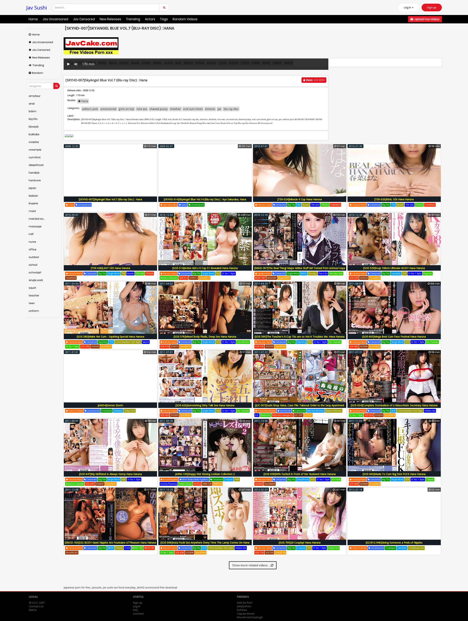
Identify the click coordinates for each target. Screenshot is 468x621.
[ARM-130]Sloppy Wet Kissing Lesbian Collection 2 (205, 474)
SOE (218, 273)
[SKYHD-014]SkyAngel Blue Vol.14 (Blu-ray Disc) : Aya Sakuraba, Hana (205, 199)
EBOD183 (149, 548)
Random (37, 73)
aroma (197, 483)
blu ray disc (231, 109)
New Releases (110, 19)
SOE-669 (354, 483)
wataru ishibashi (169, 277)
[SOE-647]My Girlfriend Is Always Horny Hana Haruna (110, 474)
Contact (138, 614)
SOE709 (269, 552)
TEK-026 (409, 204)
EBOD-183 (137, 548)
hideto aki (429, 410)
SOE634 (379, 415)
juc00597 (318, 415)
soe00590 (280, 346)
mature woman (334, 410)
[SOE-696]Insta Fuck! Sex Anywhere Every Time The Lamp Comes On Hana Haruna (205, 544)
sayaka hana (264, 273)
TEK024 (325, 204)
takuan (430, 479)
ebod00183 (72, 552)
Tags (164, 19)
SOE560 (95, 346)
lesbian (229, 479)
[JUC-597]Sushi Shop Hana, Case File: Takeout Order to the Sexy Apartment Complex (299, 407)
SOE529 (364, 277)
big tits (291, 204)
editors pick (90, 109)
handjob (396, 273)
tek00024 (335, 204)
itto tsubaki (335, 342)
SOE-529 (354, 277)
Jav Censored (84, 19)
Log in (136, 606)
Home (33, 19)
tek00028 (71, 277)
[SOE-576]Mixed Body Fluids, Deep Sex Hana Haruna (205, 336)
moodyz (312, 273)
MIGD (304, 273)
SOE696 (190, 552)
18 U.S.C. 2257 (37, 603)
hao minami (243, 342)
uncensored (108, 109)
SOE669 (364, 483)
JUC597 (308, 415)
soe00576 (185, 346)
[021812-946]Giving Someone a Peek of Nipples (394, 542)
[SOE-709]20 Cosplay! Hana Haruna (299, 542)
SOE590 (269, 346)
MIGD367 (272, 277)
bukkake (118, 410)
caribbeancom (416, 548)
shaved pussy (159, 109)
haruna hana (264, 204)
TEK (299, 204)
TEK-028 (140, 273)
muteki (305, 204)
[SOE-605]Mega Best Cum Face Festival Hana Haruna (394, 336)
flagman (427, 273)
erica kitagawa (170, 479)
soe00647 (111, 483)
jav (219, 109)
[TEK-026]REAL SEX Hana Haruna (394, 199)
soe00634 (390, 415)
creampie (107, 410)
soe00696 (200, 552)
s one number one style (128, 342)
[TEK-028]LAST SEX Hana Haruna (110, 268)
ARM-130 (207, 483)
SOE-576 (164, 346)
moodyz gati (336, 273)
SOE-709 (259, 552)
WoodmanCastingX (250, 617)
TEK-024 (315, 204)
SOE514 (194, 277)
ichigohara (333, 548)
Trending (133, 19)
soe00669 (375, 483)
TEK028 (149, 273)
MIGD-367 (260, 277)
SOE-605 (354, 346)
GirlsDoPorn (244, 606)
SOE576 (175, 346)
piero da (323, 273)
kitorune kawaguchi (282, 415)
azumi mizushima (266, 410)
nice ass (142, 109)
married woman (315, 410)
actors (150, 19)
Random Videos (185, 19)
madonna (265, 415)
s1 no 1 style (228, 273)
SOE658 (259, 483)
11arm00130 (230, 483)
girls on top (126, 109)
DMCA (33, 610)
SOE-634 (369, 415)
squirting (102, 342)
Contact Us (36, 606)
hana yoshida (75, 410)
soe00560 (106, 346)
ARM (237, 479)
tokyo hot (129, 410)
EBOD (111, 548)
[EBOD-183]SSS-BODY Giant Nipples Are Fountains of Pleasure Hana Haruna (110, 542)
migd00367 (284, 277)
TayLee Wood (245, 614)
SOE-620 (164, 415)
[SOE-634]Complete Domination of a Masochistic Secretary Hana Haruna (394, 405)
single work (114, 273)
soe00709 (280, 552)
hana (84, 101)
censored (280, 204)
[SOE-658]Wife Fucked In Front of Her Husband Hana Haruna (300, 474)
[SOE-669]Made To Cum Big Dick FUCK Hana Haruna (394, 474)
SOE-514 (183, 277)
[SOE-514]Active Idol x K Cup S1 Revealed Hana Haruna (205, 268)
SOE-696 (179, 552)
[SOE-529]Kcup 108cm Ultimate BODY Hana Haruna (394, 268)
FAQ (135, 610)
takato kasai (185, 483)
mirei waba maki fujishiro (195, 479)
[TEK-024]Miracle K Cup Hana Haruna (300, 199)
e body (119, 548)
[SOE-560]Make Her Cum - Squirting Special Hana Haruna (110, 336)
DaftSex (242, 610)
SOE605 (364, 346)
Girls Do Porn (244, 603)
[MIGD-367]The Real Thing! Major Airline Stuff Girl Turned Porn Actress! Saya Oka (299, 270)
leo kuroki (285, 410)
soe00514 (204, 277)
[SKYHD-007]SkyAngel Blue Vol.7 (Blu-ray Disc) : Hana (110, 199)
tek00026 (430, 204)
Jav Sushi (36, 7)
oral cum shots (193, 109)
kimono (210, 109)
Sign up (431, 7)
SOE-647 (90, 483)
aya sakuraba (169, 204)
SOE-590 (259, 346)
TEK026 (419, 204)
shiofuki (175, 109)
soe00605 (375, 346)
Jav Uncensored (55, 19)
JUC (257, 415)
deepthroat (303, 479)
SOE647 (100, 483)
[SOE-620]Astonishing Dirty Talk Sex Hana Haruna (205, 405)
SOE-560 (85, 346)
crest (127, 548)
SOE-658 (336, 479)
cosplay (301, 548)
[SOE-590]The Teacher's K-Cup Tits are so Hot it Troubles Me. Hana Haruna (299, 336)
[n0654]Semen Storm (110, 405)
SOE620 (175, 415)
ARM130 (218, 483)
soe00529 (375, 277)
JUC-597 (298, 415)
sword (145, 342)
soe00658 (270, 483)
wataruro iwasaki (75, 483)
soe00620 (185, 415)
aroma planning (168, 483)
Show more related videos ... (251, 565)
